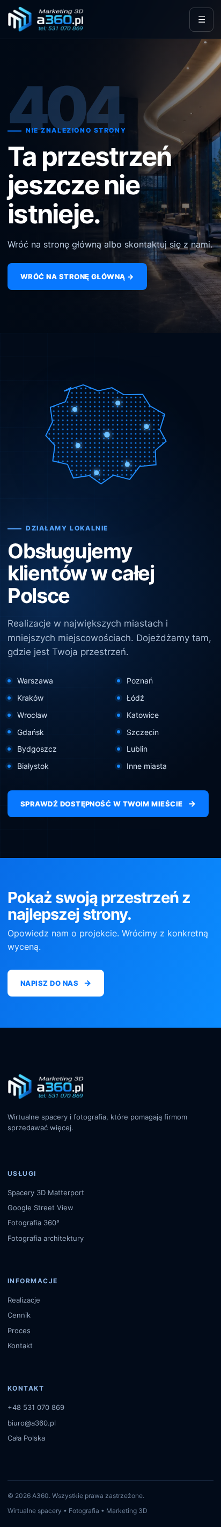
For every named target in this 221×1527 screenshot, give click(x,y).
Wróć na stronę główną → (77, 276)
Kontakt (20, 1345)
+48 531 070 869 (36, 1407)
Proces (19, 1330)
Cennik (19, 1315)
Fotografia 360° (34, 1222)
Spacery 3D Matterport (46, 1192)
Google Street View (40, 1207)
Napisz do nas (55, 983)
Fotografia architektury (46, 1238)
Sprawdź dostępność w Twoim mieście (108, 803)
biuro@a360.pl (32, 1423)
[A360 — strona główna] (46, 19)
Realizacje (24, 1300)
